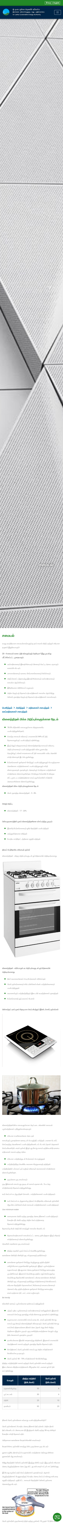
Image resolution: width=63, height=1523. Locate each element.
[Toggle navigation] (57, 12)
